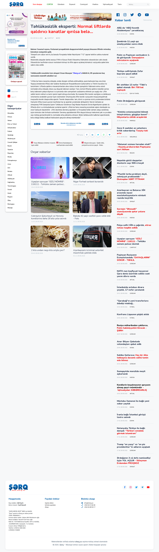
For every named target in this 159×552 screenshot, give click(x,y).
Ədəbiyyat (11, 179)
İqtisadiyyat (108, 4)
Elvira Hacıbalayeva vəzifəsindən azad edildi (64, 144)
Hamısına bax (147, 20)
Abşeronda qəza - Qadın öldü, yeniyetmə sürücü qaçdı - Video (93, 144)
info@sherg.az (88, 503)
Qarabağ (10, 135)
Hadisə (95, 4)
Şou (9, 168)
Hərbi (9, 193)
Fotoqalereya (12, 160)
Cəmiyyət (84, 4)
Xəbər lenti (14, 91)
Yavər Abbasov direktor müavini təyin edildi (43, 144)
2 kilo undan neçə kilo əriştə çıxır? (48, 250)
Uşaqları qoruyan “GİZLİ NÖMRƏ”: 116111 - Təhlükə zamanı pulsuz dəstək (47, 184)
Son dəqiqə (37, 4)
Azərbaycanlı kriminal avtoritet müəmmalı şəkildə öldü (88, 251)
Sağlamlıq (11, 182)
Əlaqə (47, 507)
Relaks (10, 171)
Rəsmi (10, 146)
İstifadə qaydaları (50, 505)
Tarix (120, 4)
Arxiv (9, 164)
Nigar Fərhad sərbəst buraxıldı (88, 181)
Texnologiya (12, 186)
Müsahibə (11, 113)
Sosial (10, 190)
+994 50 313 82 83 (89, 505)
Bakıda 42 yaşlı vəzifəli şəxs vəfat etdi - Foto (92, 217)
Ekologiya (11, 204)
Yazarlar (10, 150)
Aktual (10, 175)
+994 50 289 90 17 (89, 507)
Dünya (10, 117)
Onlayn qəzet (16, 81)
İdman (10, 120)
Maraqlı (10, 208)
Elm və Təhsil (12, 124)
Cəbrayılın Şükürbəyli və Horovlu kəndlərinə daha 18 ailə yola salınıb (48, 217)
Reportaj (10, 153)
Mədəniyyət (11, 139)
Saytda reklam (49, 503)
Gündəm (61, 4)
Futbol (10, 131)
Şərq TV (13, 97)
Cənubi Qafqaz (12, 142)
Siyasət (72, 4)
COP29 (50, 4)
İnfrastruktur (12, 128)
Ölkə (9, 201)
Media (10, 157)
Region (10, 197)
